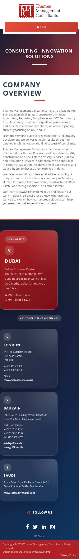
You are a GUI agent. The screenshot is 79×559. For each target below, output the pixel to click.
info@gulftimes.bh (13, 443)
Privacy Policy (68, 555)
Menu (41, 27)
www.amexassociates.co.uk (18, 379)
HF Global (39, 536)
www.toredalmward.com (19, 492)
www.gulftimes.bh (13, 447)
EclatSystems (42, 551)
